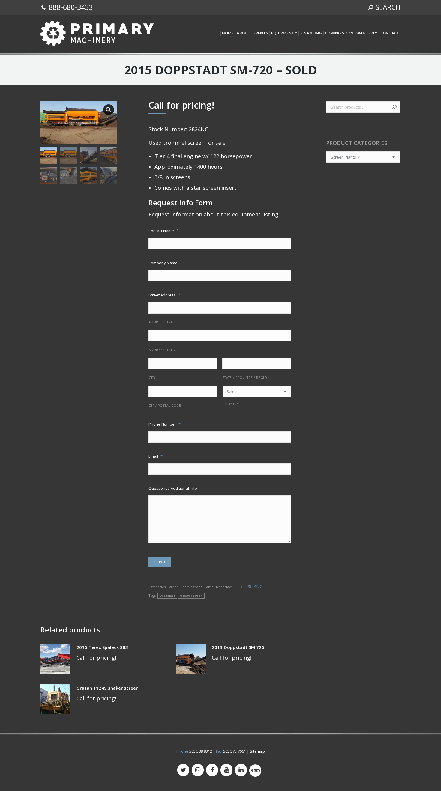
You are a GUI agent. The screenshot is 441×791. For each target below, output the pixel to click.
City (152, 378)
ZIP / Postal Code (165, 405)
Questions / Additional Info (172, 488)
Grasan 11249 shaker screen (107, 688)
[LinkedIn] (241, 770)
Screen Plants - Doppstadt (211, 586)
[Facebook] (212, 770)
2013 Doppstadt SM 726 (238, 647)
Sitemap (257, 751)
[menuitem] (227, 33)
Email (155, 456)
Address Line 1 (162, 322)
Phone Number (164, 424)
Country (231, 404)
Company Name (163, 263)
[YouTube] (226, 770)
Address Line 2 (162, 350)
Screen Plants (178, 586)
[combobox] (363, 157)
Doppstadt (167, 595)
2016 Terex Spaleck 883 (102, 647)
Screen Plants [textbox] (345, 157)
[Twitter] (183, 770)
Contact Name (163, 230)
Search (394, 107)
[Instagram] (198, 770)
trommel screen (191, 595)
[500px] (255, 770)
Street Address (164, 295)
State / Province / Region (246, 378)
